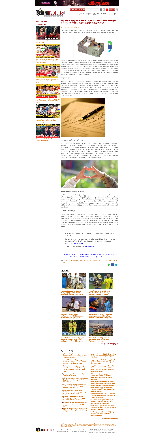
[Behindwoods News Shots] (50, 12)
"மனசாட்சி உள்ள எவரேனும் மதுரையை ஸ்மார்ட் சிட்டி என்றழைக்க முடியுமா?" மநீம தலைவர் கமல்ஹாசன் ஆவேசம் (75, 362)
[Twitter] (104, 9)
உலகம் (74, 25)
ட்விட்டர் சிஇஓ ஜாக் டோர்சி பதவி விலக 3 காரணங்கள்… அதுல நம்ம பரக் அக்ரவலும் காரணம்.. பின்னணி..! (103, 407)
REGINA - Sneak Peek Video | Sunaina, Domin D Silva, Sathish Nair (47, 41)
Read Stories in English (77, 9)
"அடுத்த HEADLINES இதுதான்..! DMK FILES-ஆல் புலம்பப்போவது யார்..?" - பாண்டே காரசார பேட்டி (47, 80)
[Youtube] (107, 9)
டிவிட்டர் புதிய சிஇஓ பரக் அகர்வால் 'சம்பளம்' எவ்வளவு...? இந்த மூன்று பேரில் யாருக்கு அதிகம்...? (103, 389)
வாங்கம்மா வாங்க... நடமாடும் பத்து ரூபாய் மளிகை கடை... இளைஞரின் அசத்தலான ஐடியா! (75, 404)
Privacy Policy (74, 431)
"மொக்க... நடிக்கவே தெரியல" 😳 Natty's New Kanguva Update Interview (47, 139)
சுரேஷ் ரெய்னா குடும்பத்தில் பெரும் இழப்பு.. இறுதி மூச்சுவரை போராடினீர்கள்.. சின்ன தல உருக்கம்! (75, 380)
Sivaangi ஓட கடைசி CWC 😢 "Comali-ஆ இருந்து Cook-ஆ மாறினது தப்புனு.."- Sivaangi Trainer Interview (48, 100)
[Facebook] (101, 9)
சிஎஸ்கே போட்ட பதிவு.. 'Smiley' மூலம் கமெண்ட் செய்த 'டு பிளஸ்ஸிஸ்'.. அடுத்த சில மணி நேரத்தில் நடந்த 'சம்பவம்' (72, 340)
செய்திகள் (69, 25)
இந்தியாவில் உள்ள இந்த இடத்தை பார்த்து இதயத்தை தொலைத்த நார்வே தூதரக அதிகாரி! (103, 356)
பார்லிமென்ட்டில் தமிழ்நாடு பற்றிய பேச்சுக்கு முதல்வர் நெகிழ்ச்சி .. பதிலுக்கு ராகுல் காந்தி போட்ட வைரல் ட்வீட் (75, 398)
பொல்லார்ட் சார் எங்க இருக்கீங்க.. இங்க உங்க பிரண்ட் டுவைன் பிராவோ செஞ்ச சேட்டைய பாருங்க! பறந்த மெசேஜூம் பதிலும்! (74, 368)
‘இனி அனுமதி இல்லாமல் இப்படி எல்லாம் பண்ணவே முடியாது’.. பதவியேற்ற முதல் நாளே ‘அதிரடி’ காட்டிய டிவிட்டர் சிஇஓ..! (103, 383)
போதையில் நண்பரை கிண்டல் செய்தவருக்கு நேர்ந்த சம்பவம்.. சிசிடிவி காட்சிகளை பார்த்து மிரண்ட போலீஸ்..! (72, 293)
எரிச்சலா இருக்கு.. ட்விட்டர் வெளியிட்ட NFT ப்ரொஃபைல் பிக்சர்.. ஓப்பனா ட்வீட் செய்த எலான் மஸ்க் (75, 410)
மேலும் (114, 13)
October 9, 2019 (89, 247)
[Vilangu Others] (77, 5)
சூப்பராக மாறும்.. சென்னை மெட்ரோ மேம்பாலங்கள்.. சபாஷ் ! (73, 375)
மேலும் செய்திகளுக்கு (108, 344)
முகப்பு (63, 25)
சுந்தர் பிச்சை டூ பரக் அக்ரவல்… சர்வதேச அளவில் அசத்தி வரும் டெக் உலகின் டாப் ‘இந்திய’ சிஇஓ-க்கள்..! (103, 395)
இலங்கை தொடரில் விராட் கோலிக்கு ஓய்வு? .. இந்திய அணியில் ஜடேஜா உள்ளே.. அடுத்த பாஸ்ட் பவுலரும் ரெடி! (100, 316)
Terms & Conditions (82, 431)
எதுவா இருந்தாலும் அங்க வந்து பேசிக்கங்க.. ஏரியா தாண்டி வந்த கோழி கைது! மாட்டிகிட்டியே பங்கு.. (74, 392)
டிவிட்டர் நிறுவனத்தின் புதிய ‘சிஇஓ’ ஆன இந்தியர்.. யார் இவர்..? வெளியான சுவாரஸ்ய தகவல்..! (103, 414)
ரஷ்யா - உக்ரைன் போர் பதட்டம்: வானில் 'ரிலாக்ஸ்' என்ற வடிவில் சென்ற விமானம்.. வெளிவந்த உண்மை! (75, 356)
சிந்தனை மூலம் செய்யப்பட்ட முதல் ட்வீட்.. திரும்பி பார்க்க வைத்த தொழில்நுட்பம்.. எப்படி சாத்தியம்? (103, 362)
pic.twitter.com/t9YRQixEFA (75, 243)
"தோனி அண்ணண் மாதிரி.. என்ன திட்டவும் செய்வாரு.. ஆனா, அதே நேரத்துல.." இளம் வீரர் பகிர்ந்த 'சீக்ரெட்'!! (99, 293)
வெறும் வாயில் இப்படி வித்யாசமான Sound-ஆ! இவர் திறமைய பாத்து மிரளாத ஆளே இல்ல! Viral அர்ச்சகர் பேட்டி (48, 60)
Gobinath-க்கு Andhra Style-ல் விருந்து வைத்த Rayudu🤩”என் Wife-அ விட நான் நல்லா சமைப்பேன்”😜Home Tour (47, 120)
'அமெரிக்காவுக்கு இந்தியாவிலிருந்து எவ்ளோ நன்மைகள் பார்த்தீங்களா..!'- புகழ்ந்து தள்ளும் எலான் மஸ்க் (102, 401)
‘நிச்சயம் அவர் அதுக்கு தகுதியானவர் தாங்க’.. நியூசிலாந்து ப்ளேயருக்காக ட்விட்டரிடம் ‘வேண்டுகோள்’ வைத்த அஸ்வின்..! (102, 376)
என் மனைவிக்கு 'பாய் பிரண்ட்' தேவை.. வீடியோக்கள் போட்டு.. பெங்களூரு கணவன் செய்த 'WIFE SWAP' (74, 386)
